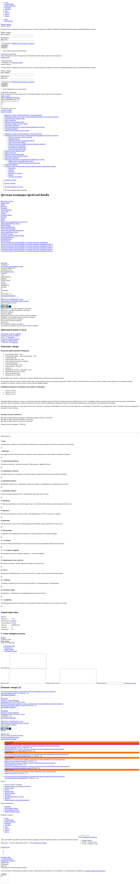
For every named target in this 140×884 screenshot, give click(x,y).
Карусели (11, 171)
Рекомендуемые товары (12, 811)
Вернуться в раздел (7, 222)
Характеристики (6, 230)
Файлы (3, 239)
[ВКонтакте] (2, 306)
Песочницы (22, 142)
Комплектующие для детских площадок (45, 117)
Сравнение (15, 700)
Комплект (4, 227)
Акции (7, 14)
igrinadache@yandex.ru (12, 97)
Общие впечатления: (53, 683)
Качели (17, 139)
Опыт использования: (8, 643)
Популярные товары (11, 808)
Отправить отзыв (130, 683)
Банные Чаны (19, 122)
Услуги (7, 16)
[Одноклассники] (4, 306)
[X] (10, 306)
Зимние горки (20, 118)
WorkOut (15, 129)
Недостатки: (5, 683)
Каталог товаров (6, 110)
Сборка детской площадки (9, 340)
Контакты (8, 7)
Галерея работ (9, 4)
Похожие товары (6, 235)
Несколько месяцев (11, 651)
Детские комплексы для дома (34, 127)
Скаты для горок (26, 137)
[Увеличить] (24, 242)
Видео (3, 241)
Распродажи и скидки (12, 810)
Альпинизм (21, 146)
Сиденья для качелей (15, 176)
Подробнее (4, 698)
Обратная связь (6, 857)
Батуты (13, 120)
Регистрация (9, 21)
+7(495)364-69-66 (83, 835)
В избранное (5, 702)
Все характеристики (7, 271)
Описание (4, 229)
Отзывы (3, 234)
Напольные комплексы (32, 163)
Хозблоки (16, 125)
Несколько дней (10, 646)
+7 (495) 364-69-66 (7, 859)
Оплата (7, 12)
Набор (3, 225)
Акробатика (22, 147)
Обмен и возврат (10, 6)
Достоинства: (5, 668)
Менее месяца (9, 649)
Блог (6, 11)
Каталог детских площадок (33, 115)
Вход (6, 19)
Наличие (3, 237)
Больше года (9, 647)
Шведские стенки (27, 161)
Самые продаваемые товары (10, 737)
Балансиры (12, 168)
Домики (11, 170)
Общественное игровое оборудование (17, 130)
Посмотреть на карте (40, 843)
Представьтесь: (101, 683)
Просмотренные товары (8, 739)
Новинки (8, 806)
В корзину (11, 337)
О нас (6, 2)
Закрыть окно (5, 57)
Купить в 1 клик (18, 299)
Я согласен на (19, 43)
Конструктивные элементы (37, 144)
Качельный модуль (28, 140)
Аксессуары (22, 149)
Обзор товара (5, 223)
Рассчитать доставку (22, 301)
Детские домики (22, 123)
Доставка (8, 9)
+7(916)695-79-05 (6, 62)
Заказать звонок (6, 24)
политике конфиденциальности (95, 871)
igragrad (3, 278)
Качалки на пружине (15, 173)
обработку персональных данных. (23, 43)
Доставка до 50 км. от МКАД (10, 335)
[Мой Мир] (7, 306)
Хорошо (4, 874)
